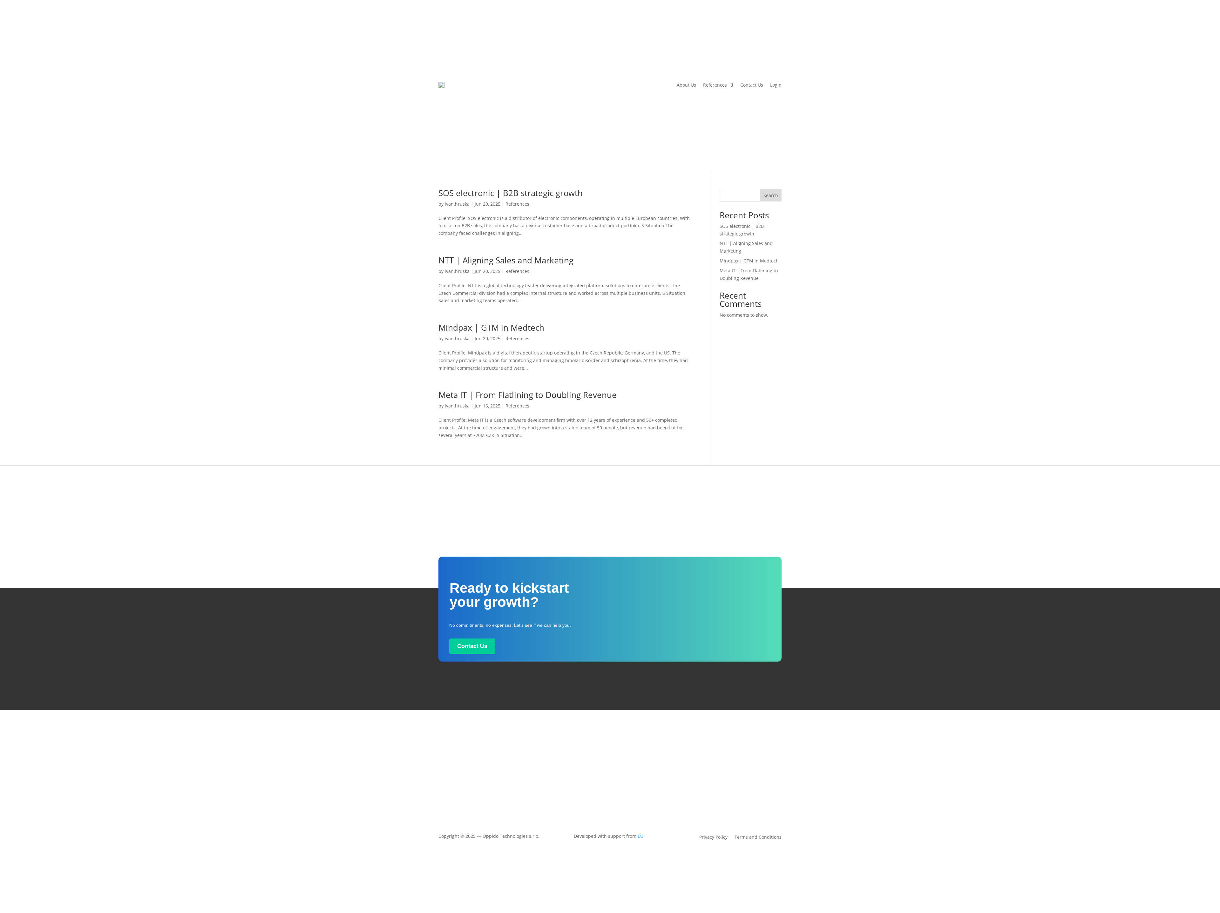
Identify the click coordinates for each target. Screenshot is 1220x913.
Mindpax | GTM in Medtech (491, 327)
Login (776, 85)
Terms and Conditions (758, 837)
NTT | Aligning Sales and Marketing (505, 260)
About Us (686, 85)
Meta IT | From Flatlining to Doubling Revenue (527, 394)
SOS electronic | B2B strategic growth (510, 193)
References (715, 85)
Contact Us (751, 85)
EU (640, 836)
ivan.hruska (457, 204)
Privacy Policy (713, 837)
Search (770, 195)
